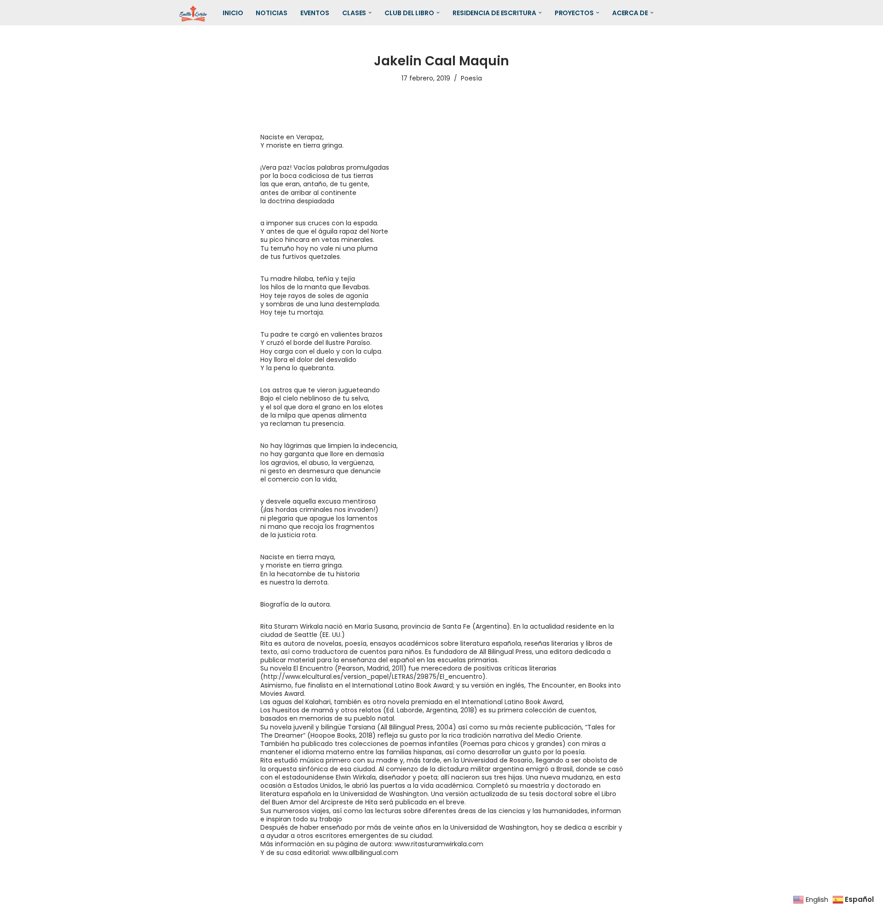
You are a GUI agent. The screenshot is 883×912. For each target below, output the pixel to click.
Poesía (471, 78)
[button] (370, 12)
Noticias (271, 12)
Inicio (233, 12)
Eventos (314, 12)
